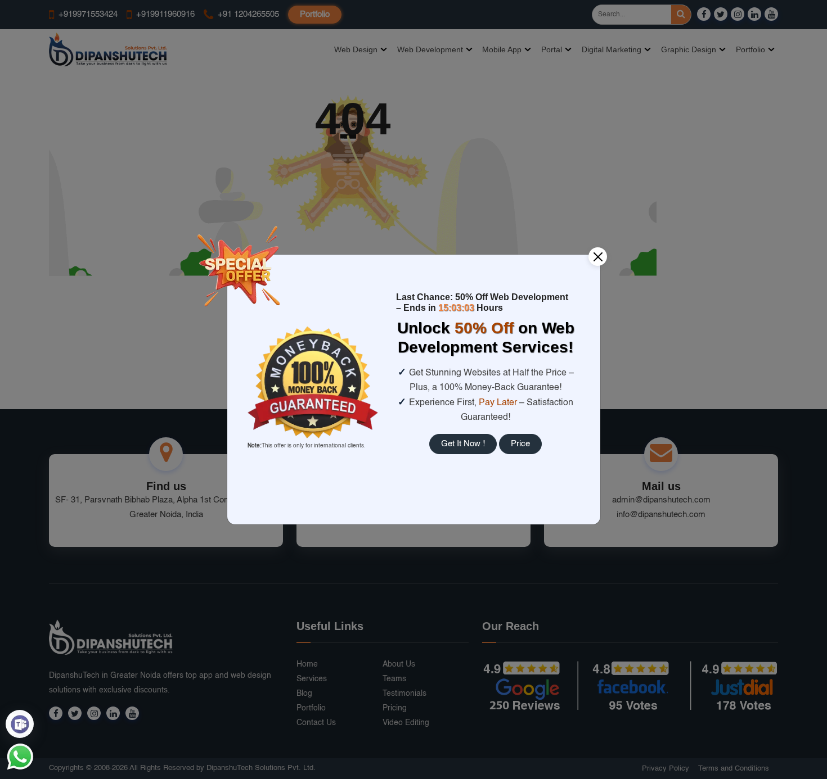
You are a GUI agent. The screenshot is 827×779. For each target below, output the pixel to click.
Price (520, 444)
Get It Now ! (463, 444)
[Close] (597, 256)
